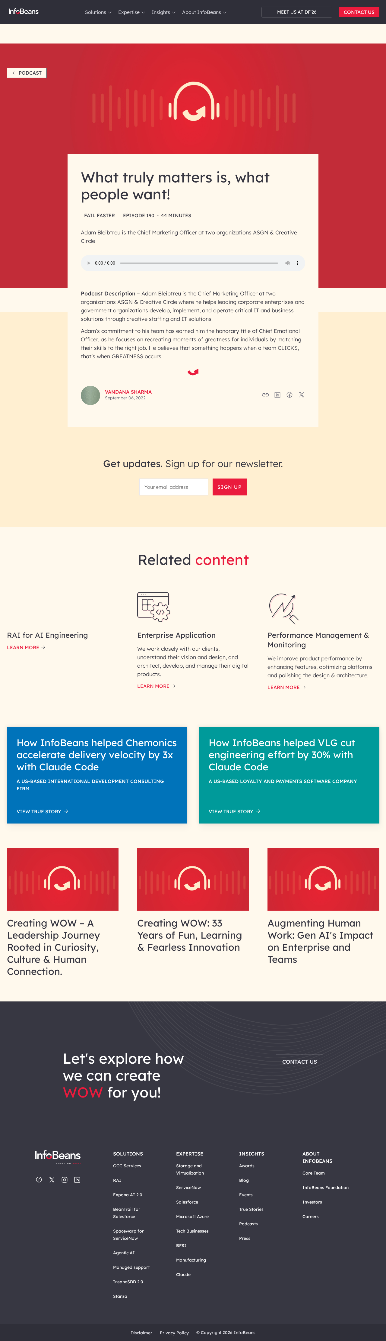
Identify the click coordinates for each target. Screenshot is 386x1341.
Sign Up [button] (229, 487)
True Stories (251, 1209)
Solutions (95, 12)
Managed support (131, 1267)
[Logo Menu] (23, 12)
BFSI (181, 1245)
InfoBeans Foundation (325, 1187)
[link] (109, 12)
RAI (117, 1180)
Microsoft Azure (192, 1216)
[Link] (63, 909)
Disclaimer (141, 1333)
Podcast (30, 73)
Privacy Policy (174, 1333)
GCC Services (127, 1166)
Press (244, 1238)
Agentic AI (124, 1253)
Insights (161, 12)
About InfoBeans (201, 12)
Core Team (313, 1173)
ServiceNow (188, 1187)
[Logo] (63, 1157)
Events (246, 1195)
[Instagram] (64, 1180)
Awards (247, 1166)
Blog (244, 1180)
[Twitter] (51, 1180)
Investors (312, 1202)
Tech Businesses (192, 1231)
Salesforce (187, 1202)
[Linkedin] (77, 1180)
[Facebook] (39, 1180)
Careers (310, 1216)
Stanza (120, 1296)
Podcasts (248, 1224)
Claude (183, 1274)
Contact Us (359, 12)
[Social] (277, 397)
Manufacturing (191, 1260)
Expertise (129, 12)
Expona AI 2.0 (127, 1195)
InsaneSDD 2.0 (128, 1282)
